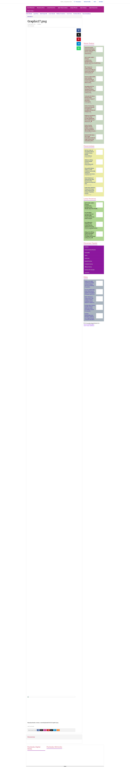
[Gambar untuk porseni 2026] (41, 55)
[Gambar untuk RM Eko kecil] (31, 556)
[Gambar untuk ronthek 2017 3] (31, 548)
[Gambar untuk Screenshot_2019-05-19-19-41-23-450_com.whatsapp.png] (51, 429)
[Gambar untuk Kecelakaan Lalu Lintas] (61, 84)
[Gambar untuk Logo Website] (70, 511)
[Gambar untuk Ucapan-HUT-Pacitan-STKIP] (41, 227)
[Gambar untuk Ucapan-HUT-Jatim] (51, 257)
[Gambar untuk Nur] (61, 481)
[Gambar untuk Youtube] (51, 459)
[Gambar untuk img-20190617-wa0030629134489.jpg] (61, 406)
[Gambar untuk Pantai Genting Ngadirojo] (41, 92)
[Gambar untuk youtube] (51, 384)
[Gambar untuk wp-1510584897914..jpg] (41, 503)
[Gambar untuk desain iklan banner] (41, 608)
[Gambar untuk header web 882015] (51, 623)
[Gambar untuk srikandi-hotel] (61, 354)
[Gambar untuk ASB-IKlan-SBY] (70, 264)
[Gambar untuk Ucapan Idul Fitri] (51, 99)
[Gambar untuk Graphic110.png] (61, 668)
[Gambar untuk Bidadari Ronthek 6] (51, 526)
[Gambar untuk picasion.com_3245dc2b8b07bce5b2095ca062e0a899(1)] (61, 660)
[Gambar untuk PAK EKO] (61, 556)
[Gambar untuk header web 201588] (31, 623)
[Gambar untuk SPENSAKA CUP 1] (70, 47)
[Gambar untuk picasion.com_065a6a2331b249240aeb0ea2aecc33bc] (61, 653)
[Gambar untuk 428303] (61, 272)
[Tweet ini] (79, 35)
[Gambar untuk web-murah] (70, 563)
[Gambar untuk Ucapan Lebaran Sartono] (51, 174)
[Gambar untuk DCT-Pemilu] (41, 197)
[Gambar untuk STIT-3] (61, 294)
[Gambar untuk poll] (61, 376)
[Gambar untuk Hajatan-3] (51, 316)
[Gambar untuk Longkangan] (61, 70)
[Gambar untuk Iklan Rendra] (51, 645)
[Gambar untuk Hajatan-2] (61, 316)
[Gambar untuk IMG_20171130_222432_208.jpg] (70, 496)
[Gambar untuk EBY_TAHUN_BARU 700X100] (51, 496)
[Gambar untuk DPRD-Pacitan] (31, 219)
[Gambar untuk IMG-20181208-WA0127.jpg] (70, 443)
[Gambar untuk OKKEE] (70, 152)
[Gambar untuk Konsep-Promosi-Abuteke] (31, 309)
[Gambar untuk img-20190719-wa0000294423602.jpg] (51, 391)
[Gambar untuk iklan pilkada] (41, 638)
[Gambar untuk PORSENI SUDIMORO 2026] (61, 62)
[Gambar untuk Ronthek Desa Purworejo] (31, 533)
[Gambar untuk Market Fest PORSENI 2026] (51, 55)
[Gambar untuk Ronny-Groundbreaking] (51, 309)
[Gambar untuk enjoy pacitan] (51, 653)
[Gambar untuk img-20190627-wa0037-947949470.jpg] (61, 399)
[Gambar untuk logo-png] (31, 578)
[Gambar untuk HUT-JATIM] (70, 249)
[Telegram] (54, 730)
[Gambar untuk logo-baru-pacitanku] (61, 571)
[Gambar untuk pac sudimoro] (61, 99)
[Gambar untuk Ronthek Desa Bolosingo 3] (51, 533)
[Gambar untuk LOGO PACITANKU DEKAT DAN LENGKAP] (70, 159)
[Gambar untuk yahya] (31, 369)
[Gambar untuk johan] (61, 122)
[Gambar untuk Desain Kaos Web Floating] (70, 503)
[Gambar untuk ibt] (31, 137)
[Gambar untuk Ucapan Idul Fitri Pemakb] (41, 421)
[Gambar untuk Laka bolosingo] (51, 137)
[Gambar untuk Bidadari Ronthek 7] (41, 526)
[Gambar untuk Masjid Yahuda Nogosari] (51, 77)
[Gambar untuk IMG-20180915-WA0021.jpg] (51, 451)
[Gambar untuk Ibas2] (31, 459)
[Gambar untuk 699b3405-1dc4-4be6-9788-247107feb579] (51, 242)
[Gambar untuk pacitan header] (31, 631)
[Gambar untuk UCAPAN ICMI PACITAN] (51, 189)
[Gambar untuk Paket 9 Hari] (70, 167)
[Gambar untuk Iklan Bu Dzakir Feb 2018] (70, 481)
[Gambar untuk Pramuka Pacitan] (31, 62)
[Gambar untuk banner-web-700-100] (61, 249)
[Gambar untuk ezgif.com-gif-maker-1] (41, 294)
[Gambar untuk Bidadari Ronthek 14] (70, 518)
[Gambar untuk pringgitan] (61, 631)
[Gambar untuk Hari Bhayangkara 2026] (31, 32)
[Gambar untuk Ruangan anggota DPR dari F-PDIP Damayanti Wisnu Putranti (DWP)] (31, 593)
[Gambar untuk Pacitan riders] (61, 144)
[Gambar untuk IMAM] (70, 122)
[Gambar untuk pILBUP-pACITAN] (31, 272)
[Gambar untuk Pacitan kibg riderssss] (51, 144)
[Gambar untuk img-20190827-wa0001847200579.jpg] (61, 361)
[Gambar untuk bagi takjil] (31, 107)
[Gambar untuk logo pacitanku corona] (41, 301)
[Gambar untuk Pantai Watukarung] (51, 182)
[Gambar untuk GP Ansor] (70, 70)
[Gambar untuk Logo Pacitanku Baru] (61, 197)
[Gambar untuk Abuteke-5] (61, 279)
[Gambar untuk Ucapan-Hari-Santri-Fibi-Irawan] (51, 331)
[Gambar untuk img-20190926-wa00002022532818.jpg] (31, 346)
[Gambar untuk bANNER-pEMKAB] (51, 286)
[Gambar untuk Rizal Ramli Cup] (41, 473)
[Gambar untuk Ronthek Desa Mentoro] (41, 533)
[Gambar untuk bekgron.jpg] (70, 683)
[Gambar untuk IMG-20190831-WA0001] (31, 361)
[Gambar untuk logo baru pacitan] (61, 616)
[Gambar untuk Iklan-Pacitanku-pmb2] (51, 219)
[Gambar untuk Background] (31, 616)
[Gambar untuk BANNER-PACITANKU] (61, 234)
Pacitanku (87, 252)
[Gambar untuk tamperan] (41, 114)
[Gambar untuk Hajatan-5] (31, 316)
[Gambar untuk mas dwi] (31, 660)
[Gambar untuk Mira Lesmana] (31, 481)
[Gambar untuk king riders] (41, 144)
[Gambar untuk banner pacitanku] (61, 608)
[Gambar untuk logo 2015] (61, 601)
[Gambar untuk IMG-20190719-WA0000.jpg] (41, 391)
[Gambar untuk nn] (56, 690)
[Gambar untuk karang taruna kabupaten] (41, 32)
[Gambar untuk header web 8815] (41, 623)
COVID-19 (87, 272)
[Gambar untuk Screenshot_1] (31, 436)
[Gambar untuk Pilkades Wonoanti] (70, 339)
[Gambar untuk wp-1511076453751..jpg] (31, 503)
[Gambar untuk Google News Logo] (41, 189)
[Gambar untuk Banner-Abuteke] (41, 309)
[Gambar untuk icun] (41, 593)
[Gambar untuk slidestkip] (61, 645)
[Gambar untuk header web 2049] (70, 616)
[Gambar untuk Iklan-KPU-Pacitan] (51, 264)
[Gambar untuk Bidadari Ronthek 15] (61, 518)
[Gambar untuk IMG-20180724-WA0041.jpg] (70, 459)
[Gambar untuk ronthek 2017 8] (51, 541)
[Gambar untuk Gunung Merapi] (51, 473)
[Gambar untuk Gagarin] (31, 249)
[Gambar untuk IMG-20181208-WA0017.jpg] (41, 451)
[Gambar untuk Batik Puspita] (41, 204)
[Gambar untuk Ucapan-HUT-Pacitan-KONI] (51, 227)
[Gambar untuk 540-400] (70, 272)
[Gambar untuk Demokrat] (41, 40)
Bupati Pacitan (88, 261)
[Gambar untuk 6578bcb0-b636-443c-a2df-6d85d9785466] (31, 122)
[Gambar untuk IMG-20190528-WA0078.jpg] (61, 421)
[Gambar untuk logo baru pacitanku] (70, 608)
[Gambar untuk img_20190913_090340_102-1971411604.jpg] (70, 346)
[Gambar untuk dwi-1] (61, 578)
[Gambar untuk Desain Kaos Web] (31, 511)
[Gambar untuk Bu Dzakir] (51, 563)
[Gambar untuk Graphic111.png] (51, 668)
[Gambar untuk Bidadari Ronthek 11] (31, 526)
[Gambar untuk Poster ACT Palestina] (70, 548)
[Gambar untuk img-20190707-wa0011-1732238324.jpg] (70, 391)
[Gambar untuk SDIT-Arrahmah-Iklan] (41, 286)
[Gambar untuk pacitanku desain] (41, 631)
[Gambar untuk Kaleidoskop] (70, 324)
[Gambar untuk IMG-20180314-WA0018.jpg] (41, 481)
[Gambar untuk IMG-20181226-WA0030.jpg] (51, 443)
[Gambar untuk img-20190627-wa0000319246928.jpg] (51, 406)
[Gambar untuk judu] (51, 608)
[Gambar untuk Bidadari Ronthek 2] (61, 526)
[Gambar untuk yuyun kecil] (51, 324)
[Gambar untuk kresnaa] (61, 309)
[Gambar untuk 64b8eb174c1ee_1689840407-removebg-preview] (51, 167)
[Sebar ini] (79, 30)
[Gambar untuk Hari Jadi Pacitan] (70, 556)
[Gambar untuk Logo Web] (61, 511)
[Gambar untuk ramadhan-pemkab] (70, 294)
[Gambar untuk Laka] (61, 137)
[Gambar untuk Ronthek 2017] (41, 541)
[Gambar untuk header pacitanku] (70, 623)
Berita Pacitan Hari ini (90, 249)
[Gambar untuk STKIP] (70, 204)
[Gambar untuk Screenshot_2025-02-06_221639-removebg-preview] (61, 174)
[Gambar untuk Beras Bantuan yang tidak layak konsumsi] (31, 234)
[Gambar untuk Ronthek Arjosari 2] (61, 533)
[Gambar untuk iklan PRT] (41, 645)
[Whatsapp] (79, 48)
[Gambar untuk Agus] (51, 369)
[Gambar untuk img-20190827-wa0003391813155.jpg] (41, 361)
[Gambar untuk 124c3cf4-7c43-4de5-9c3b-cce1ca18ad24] (70, 234)
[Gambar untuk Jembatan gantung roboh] (31, 443)
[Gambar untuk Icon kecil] (41, 518)
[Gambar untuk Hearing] (41, 376)
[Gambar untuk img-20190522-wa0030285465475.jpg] (41, 429)
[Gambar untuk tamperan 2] (31, 114)
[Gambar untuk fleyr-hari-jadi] (41, 324)
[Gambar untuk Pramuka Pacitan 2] (70, 55)
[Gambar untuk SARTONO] (41, 174)
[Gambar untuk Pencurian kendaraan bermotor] (31, 473)
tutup (65, 766)
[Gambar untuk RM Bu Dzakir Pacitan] (51, 556)
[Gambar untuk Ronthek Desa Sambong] (70, 526)
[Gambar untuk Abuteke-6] (51, 279)
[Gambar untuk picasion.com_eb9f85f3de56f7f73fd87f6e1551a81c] (31, 638)
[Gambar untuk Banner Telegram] (31, 488)
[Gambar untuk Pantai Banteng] (70, 114)
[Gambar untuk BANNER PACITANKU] (51, 481)
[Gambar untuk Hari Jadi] (61, 436)
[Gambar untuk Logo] (41, 242)
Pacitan (86, 246)
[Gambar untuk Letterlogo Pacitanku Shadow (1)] (41, 159)
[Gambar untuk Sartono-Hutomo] (31, 242)
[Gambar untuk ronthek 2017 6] (61, 541)
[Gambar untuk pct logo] (70, 638)
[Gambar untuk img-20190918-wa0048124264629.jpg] (41, 346)
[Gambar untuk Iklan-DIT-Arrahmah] (31, 286)
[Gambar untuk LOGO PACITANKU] (51, 212)
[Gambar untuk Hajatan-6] (70, 309)
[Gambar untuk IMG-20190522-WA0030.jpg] (31, 429)
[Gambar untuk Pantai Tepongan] (51, 107)
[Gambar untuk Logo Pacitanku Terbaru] (41, 563)
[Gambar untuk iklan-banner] (31, 571)
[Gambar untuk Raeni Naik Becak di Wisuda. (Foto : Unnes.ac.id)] (51, 660)
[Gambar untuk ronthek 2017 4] (70, 541)
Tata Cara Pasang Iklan (89, 324)
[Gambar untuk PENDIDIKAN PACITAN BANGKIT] (70, 653)
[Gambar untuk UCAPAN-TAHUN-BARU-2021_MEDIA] (41, 249)
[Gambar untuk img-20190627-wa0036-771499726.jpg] (70, 399)
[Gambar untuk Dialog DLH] (31, 47)
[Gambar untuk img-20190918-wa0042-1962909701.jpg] (61, 346)
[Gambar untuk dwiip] (51, 578)
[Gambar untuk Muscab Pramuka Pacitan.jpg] (61, 459)
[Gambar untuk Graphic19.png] (70, 668)
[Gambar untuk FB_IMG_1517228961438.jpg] (61, 488)
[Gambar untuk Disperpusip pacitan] (51, 152)
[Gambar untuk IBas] (70, 451)
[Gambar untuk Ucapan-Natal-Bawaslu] (31, 197)
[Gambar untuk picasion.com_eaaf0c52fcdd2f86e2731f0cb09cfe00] (31, 264)
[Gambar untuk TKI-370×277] (70, 645)
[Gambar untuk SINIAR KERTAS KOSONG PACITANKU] (51, 129)
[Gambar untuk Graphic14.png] (70, 675)
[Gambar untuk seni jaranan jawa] (41, 99)
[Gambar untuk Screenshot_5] (70, 369)
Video (86, 255)
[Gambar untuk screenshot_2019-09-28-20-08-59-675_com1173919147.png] (51, 339)
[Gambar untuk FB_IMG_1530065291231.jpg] (41, 466)
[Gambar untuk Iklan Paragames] (61, 451)
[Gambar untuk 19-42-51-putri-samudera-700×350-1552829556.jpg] (70, 406)
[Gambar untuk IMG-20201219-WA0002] (51, 249)
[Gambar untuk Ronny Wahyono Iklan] (70, 301)
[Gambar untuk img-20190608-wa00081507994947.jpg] (31, 414)
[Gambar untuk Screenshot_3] (31, 331)
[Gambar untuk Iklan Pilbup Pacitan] (70, 182)
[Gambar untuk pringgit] (70, 631)
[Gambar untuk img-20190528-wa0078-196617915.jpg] (70, 421)
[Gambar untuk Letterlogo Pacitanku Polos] (31, 159)
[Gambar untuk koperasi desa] (70, 84)
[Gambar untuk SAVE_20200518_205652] (70, 286)
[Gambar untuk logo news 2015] (51, 601)
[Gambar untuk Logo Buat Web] (41, 511)
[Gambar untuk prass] (41, 436)
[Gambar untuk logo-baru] (41, 578)
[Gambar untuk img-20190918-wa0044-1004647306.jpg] (51, 346)
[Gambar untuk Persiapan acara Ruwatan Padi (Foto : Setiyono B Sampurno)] (41, 660)
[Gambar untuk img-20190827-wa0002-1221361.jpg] (51, 361)
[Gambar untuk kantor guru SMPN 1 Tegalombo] (61, 369)
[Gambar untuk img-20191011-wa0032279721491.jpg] (41, 339)
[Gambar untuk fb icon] (31, 653)
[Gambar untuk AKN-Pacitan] (41, 212)
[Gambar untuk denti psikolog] (70, 77)
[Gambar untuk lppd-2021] (61, 219)
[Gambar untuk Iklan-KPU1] (41, 257)
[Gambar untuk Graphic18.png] (31, 675)
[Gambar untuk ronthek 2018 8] (31, 541)
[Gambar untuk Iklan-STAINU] (70, 279)
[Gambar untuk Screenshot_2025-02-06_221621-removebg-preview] (70, 174)
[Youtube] (48, 730)
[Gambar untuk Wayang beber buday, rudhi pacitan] (31, 92)
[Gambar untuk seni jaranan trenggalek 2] (31, 99)
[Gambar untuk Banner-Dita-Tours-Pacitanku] (31, 339)
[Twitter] (41, 730)
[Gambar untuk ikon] (51, 593)
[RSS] (58, 730)
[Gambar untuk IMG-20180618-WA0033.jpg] (61, 466)
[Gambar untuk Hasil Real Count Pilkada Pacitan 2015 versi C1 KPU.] (70, 593)
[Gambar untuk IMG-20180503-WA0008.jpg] (70, 473)
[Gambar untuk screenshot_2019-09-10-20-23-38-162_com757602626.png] (51, 354)
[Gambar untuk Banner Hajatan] (41, 488)
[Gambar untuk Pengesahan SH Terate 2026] (51, 32)
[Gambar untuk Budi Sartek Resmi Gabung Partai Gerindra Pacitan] (70, 361)
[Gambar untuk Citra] (61, 55)
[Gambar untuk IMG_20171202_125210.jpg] (61, 496)
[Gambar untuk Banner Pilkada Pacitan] (61, 638)
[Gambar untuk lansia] (70, 137)
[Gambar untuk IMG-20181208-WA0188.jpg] (61, 443)
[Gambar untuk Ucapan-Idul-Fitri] (51, 421)
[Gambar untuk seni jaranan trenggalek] (70, 92)
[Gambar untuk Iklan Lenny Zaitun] (31, 563)
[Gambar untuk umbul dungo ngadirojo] (41, 77)
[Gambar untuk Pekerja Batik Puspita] (31, 204)
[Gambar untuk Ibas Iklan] (51, 436)
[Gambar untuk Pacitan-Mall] (70, 257)
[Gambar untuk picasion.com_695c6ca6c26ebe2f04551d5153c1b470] (31, 257)
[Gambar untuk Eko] (70, 429)
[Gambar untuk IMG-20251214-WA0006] (70, 144)
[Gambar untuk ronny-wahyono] (31, 294)
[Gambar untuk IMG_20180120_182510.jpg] (31, 496)
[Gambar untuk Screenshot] (61, 32)
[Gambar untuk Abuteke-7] (41, 279)
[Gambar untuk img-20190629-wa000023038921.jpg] (51, 399)
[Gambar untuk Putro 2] (70, 331)
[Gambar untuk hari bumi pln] (31, 70)
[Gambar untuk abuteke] (31, 279)
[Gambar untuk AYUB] (31, 129)
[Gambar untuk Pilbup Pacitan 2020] (51, 301)
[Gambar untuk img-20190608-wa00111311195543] (51, 414)
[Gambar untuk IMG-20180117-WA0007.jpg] (41, 496)
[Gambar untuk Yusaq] (51, 204)
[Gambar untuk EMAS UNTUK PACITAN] (61, 391)
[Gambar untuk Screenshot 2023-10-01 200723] (51, 197)
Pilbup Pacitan (88, 266)
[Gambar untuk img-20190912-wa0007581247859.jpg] (41, 354)
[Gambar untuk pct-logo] (51, 631)
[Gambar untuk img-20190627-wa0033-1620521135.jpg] (31, 406)
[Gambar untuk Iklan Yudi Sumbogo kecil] (41, 369)
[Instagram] (44, 730)
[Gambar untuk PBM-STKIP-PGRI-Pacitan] (31, 227)
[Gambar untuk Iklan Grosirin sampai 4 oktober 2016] (61, 586)
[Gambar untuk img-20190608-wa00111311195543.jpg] (41, 414)
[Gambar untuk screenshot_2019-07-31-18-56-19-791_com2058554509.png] (70, 376)
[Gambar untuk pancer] (41, 70)
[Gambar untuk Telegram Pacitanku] (51, 488)
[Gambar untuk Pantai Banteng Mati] (41, 122)
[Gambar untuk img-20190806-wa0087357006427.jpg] (51, 376)
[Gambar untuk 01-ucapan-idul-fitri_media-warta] (61, 286)
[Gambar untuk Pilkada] (51, 638)
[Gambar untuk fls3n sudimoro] (61, 77)
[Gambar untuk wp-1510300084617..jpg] (61, 503)
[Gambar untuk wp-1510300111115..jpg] (51, 503)
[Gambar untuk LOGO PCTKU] (51, 159)
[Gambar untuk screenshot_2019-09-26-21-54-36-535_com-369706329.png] (61, 339)
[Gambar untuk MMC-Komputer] (31, 301)
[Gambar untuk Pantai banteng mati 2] (61, 114)
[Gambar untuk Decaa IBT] (41, 137)
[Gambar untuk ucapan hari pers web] (70, 660)
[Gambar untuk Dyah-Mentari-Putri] (70, 219)
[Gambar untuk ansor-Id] (51, 272)
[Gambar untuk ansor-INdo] (41, 272)
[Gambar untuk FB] (70, 384)
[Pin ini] (79, 39)
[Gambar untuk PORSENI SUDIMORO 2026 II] (70, 62)
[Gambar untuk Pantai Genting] (61, 92)
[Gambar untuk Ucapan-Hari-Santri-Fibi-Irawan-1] (41, 331)
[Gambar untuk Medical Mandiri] (31, 174)
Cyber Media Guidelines (89, 325)
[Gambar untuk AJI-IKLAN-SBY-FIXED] (61, 264)
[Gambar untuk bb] (51, 616)
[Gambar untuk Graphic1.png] (61, 683)
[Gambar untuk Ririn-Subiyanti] (70, 227)
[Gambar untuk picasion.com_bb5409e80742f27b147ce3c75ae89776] (41, 264)
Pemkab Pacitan (89, 264)
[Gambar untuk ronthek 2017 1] (51, 548)
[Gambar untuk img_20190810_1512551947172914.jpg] (31, 376)
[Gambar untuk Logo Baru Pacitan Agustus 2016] (31, 586)
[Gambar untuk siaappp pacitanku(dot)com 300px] (41, 556)
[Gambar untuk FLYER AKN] (51, 62)
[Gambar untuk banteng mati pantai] (51, 114)
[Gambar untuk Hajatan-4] (41, 316)
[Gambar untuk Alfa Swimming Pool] (41, 152)
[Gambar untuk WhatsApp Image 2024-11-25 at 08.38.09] (61, 182)
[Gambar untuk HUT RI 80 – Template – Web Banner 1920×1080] (41, 167)
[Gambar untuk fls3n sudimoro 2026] (51, 84)
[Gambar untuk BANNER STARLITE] (70, 40)
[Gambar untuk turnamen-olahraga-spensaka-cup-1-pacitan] (51, 47)
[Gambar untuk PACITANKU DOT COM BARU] (61, 159)
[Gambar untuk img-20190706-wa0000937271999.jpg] (31, 399)
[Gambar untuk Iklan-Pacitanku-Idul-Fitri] (61, 212)
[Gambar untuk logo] (70, 571)
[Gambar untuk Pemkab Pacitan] (41, 443)
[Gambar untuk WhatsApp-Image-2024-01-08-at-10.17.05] (70, 189)
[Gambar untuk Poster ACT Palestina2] (61, 548)
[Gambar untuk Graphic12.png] (41, 683)
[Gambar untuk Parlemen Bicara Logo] (61, 129)
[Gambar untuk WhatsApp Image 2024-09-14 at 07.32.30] (31, 189)
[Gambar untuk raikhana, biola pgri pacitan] (31, 84)
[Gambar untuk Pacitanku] (41, 668)
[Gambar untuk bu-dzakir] (70, 578)
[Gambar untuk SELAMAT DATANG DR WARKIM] (61, 167)
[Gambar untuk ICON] (61, 227)
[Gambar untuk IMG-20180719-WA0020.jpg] (31, 466)
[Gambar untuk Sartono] (41, 219)
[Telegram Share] (79, 44)
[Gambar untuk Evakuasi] (61, 189)
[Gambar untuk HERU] (41, 129)
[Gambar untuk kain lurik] (31, 645)
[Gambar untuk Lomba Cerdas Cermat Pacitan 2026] (70, 32)
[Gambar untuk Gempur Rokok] (31, 167)
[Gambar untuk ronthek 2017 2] (41, 548)
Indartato (87, 258)
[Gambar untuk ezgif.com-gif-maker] (51, 294)
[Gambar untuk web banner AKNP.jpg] (41, 62)
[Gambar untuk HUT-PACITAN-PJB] (70, 242)
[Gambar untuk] (31, 668)
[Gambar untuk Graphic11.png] (51, 683)
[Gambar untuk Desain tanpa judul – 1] (31, 152)
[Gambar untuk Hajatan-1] (70, 316)
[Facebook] (38, 730)
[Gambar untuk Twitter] (61, 384)
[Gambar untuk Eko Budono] (41, 399)
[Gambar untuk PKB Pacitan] (61, 473)
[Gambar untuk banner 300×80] (31, 608)
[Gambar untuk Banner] (31, 324)
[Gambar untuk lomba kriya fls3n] (41, 84)
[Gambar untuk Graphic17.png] (41, 675)
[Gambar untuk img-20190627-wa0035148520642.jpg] (41, 406)
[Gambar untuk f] (46, 690)
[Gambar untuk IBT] (70, 129)
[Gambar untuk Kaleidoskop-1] (61, 324)
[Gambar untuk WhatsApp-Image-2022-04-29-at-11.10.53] (70, 212)
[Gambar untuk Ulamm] (70, 586)
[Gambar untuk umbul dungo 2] (31, 77)
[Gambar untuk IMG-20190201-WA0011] (70, 436)
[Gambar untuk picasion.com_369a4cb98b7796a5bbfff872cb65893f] (61, 257)
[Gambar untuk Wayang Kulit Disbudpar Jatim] (61, 40)
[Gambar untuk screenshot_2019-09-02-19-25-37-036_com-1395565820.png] (70, 354)
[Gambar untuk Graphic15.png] (61, 675)
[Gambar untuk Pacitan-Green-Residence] (51, 234)
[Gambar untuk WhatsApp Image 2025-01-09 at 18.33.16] (31, 182)
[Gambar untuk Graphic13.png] (31, 683)
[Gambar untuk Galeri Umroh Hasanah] (61, 204)
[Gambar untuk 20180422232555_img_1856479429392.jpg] (31, 354)
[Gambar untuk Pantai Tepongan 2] (61, 107)
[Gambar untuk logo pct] (61, 623)
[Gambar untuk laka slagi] (61, 152)
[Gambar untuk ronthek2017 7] (70, 533)
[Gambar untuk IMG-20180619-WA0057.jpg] (51, 466)
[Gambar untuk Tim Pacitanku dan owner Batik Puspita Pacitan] (70, 197)
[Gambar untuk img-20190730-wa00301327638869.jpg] (31, 384)
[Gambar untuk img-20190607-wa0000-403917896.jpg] (31, 421)
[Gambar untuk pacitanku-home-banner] (61, 301)
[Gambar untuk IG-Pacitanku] (31, 391)
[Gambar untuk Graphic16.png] (51, 675)
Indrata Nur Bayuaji (89, 269)
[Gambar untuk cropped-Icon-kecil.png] (51, 511)
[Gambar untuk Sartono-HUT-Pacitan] (31, 212)
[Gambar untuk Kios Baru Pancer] (41, 182)
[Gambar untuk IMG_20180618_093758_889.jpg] (70, 466)
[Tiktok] (51, 730)
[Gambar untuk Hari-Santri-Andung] (61, 331)
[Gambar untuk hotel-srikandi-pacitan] (41, 571)
